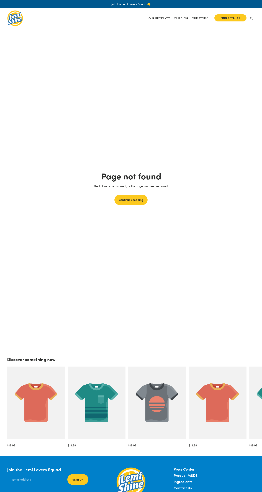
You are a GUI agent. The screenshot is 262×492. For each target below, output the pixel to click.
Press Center (184, 469)
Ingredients (183, 481)
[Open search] (251, 18)
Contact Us (183, 487)
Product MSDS (186, 475)
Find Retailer (230, 18)
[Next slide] (251, 407)
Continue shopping (131, 200)
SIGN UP (77, 479)
